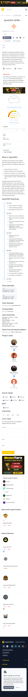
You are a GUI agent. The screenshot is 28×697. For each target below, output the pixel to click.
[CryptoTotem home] (2, 9)
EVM (18, 415)
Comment (4, 427)
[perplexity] (15, 646)
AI (3, 415)
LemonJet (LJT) (7, 547)
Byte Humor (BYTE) (8, 604)
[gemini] (19, 646)
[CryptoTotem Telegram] (7, 646)
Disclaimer (5, 655)
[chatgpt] (12, 646)
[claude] (22, 646)
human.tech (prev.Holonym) (10, 566)
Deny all (18, 687)
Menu (26, 9)
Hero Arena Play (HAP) (9, 623)
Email (3, 445)
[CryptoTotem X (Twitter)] (3, 646)
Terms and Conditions (8, 650)
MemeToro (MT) (7, 523)
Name (3, 439)
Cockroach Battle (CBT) (9, 585)
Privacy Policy (6, 652)
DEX (13, 415)
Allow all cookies (9, 687)
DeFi (8, 415)
